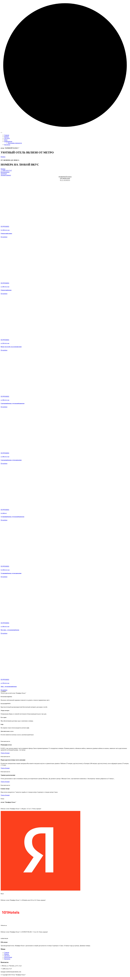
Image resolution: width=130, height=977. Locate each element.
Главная (6, 135)
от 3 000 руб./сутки (5, 400)
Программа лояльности (15, 143)
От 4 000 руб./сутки (5, 569)
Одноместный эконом (6, 233)
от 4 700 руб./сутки (5, 683)
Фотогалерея (8, 957)
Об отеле (7, 138)
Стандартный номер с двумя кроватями (11, 460)
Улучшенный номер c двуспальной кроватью (12, 516)
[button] (6, 175)
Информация (8, 141)
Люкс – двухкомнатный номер (9, 686)
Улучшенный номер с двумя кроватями (11, 573)
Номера (6, 136)
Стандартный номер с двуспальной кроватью (12, 403)
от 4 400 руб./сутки (5, 626)
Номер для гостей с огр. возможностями (11, 346)
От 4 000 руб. (4, 513)
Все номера (65, 180)
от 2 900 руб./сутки (5, 286)
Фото (5, 140)
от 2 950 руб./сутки (5, 343)
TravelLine (4, 173)
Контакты (7, 144)
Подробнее (4, 237)
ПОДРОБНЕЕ (5, 226)
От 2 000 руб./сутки (5, 230)
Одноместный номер (6, 290)
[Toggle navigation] (1, 132)
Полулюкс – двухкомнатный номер (10, 630)
